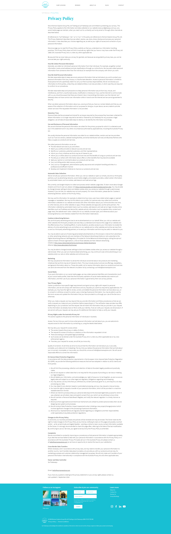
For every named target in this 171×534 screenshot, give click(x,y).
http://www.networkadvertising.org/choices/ (69, 243)
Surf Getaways (46, 13)
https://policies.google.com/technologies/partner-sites (93, 187)
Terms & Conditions (63, 521)
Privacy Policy (78, 502)
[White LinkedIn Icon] (120, 506)
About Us (112, 490)
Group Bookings (114, 496)
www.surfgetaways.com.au (107, 28)
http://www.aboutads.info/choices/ (65, 245)
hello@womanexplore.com (107, 267)
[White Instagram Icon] (112, 506)
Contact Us (113, 492)
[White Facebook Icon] (116, 506)
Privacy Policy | (52, 521)
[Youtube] (124, 506)
